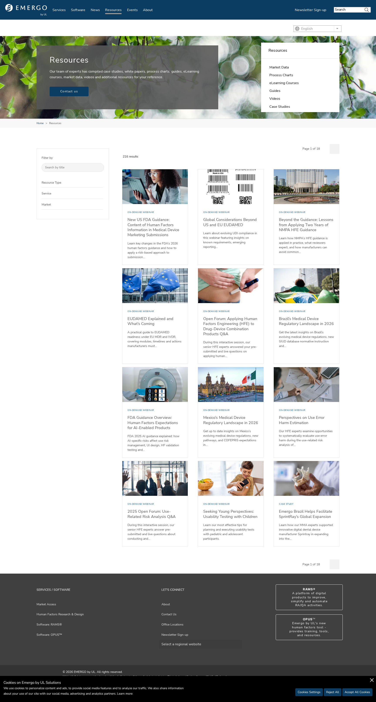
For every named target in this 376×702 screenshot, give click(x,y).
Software (78, 10)
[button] (100, 182)
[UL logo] (26, 10)
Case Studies (279, 106)
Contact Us (168, 614)
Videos (274, 98)
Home (40, 123)
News (95, 10)
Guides (274, 90)
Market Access (46, 604)
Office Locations (172, 624)
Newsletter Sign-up (310, 10)
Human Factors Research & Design (60, 614)
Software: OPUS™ (49, 635)
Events (132, 10)
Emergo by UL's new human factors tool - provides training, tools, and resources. (309, 627)
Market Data (279, 67)
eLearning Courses (284, 83)
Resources (113, 10)
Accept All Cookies (357, 692)
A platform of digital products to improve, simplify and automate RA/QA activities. (309, 597)
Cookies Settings (309, 692)
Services (59, 10)
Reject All (332, 692)
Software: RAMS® (49, 624)
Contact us (69, 91)
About (148, 10)
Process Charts (281, 75)
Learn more (125, 694)
